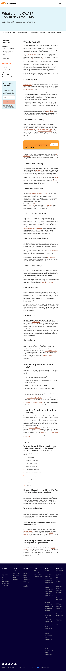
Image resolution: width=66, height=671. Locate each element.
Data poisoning (38, 170)
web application (41, 47)
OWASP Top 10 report (31, 54)
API (28, 205)
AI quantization (48, 593)
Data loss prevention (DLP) (49, 355)
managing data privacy (29, 531)
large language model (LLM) (48, 63)
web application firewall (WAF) (34, 397)
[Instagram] (15, 664)
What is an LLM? (34, 32)
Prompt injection (27, 84)
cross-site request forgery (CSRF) (44, 129)
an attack (37, 224)
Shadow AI (47, 642)
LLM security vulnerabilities (30, 497)
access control (49, 111)
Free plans (4, 572)
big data (55, 180)
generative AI (37, 429)
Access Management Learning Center (59, 605)
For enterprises (5, 577)
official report (26, 436)
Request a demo (5, 583)
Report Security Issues (31, 667)
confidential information (52, 250)
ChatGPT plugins (48, 578)
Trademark (52, 667)
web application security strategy (36, 58)
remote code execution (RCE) (45, 130)
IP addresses (49, 205)
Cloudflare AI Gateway (34, 427)
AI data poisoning (48, 598)
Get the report (54, 144)
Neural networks (48, 580)
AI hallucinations (36, 321)
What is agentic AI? (49, 606)
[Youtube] (12, 664)
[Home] (8, 3)
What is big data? (38, 574)
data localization (51, 257)
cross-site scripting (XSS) (29, 129)
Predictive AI (47, 576)
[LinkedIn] (9, 664)
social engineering (28, 89)
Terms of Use (23, 667)
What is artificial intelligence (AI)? (20, 32)
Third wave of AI (48, 608)
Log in (60, 3)
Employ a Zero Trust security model (33, 402)
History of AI (15, 579)
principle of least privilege (48, 282)
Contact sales (5, 585)
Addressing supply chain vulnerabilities (32, 228)
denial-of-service (38, 203)
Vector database (48, 574)
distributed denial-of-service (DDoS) (38, 193)
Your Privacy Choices (44, 667)
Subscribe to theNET (9, 102)
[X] (6, 664)
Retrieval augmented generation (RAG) (48, 602)
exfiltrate (44, 357)
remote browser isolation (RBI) (36, 393)
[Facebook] (3, 664)
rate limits (31, 205)
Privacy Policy (16, 667)
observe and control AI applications (49, 432)
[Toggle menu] (64, 3)
